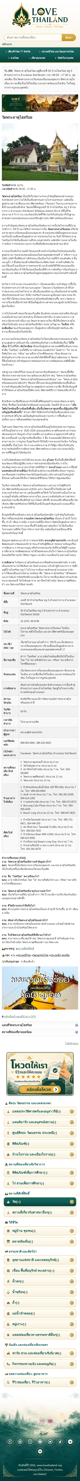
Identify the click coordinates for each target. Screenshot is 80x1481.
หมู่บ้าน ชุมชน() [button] (23, 1231)
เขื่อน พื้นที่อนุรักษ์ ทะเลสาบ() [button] (33, 1270)
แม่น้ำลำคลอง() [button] (23, 1313)
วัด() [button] (16, 1202)
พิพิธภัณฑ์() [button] (20, 1143)
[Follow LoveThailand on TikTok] (60, 1442)
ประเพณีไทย (24, 955)
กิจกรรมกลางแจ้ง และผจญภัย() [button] (33, 1364)
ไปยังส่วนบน (71, 1043)
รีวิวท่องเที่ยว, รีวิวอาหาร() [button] (30, 1382)
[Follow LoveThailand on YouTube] (40, 1442)
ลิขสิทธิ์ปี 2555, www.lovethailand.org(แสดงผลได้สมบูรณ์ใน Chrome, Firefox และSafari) (40, 1470)
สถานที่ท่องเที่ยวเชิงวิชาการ (26, 1164)
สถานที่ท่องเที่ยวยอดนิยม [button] (17, 1032)
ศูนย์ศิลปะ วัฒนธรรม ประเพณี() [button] (34, 1133)
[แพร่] (40, 103)
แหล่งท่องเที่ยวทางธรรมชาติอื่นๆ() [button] (35, 1335)
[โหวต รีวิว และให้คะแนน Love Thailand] (40, 1074)
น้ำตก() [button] (17, 1281)
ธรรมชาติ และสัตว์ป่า (22, 1251)
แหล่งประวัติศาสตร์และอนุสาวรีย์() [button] (36, 1111)
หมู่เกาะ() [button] (18, 1324)
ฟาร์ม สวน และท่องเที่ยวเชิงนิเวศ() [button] (36, 1353)
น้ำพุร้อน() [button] (19, 1292)
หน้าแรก (7, 44)
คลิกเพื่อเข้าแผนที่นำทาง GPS (20, 1016)
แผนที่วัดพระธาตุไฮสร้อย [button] (17, 1025)
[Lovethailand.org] (40, 15)
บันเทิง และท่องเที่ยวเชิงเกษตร (28, 1344)
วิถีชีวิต (13, 1222)
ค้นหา (68, 37)
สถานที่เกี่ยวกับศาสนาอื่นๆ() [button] (31, 1212)
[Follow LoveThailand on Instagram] (30, 1442)
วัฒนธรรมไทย (40, 955)
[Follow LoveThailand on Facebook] (10, 1442)
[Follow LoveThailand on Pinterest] (20, 1442)
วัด (13, 955)
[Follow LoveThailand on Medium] (40, 1451)
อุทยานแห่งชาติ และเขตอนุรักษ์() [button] (35, 1260)
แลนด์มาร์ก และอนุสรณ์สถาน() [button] (33, 1122)
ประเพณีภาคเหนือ (60, 955)
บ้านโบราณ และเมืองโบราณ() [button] (33, 1154)
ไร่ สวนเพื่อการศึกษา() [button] (27, 1183)
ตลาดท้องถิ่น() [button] (22, 1241)
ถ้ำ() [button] (15, 1303)
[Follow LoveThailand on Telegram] (70, 1442)
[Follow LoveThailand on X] (50, 1442)
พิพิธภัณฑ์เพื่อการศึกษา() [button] (29, 1172)
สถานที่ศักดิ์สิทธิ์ (25, 948)
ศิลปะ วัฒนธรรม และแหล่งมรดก (29, 1103)
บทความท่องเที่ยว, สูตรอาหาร (28, 1373)
